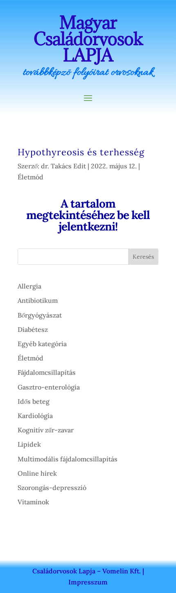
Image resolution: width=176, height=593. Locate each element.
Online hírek (37, 473)
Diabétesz (33, 329)
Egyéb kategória (42, 344)
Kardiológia (35, 416)
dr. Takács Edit (63, 166)
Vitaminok (33, 502)
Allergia (29, 286)
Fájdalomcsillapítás (47, 372)
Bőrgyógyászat (40, 315)
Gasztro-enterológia (49, 387)
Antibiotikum (38, 300)
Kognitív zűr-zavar (46, 430)
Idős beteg (34, 401)
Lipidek (29, 444)
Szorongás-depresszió (52, 487)
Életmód (30, 177)
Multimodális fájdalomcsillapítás (67, 459)
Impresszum (88, 582)
